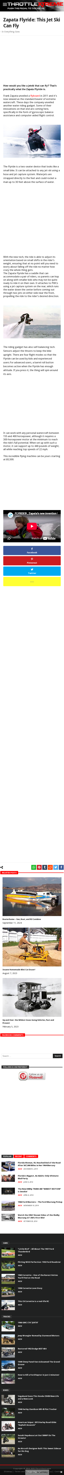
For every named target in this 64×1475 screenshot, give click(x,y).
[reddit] (50, 867)
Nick (20, 1169)
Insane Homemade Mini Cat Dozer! (19, 970)
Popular (7, 1156)
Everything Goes (12, 31)
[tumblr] (44, 867)
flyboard (35, 95)
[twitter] (55, 867)
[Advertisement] (32, 59)
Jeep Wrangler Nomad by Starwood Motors (38, 1336)
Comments (31, 1156)
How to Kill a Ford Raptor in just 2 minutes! (38, 1375)
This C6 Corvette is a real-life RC (33, 1301)
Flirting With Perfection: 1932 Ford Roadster (39, 1262)
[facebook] (61, 867)
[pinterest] (39, 867)
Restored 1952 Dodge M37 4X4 (32, 1349)
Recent (18, 1156)
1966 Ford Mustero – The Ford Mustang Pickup (40, 1202)
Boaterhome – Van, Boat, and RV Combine (22, 919)
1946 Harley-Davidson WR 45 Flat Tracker (37, 1409)
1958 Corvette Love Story (30, 1288)
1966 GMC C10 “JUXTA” (28, 1322)
